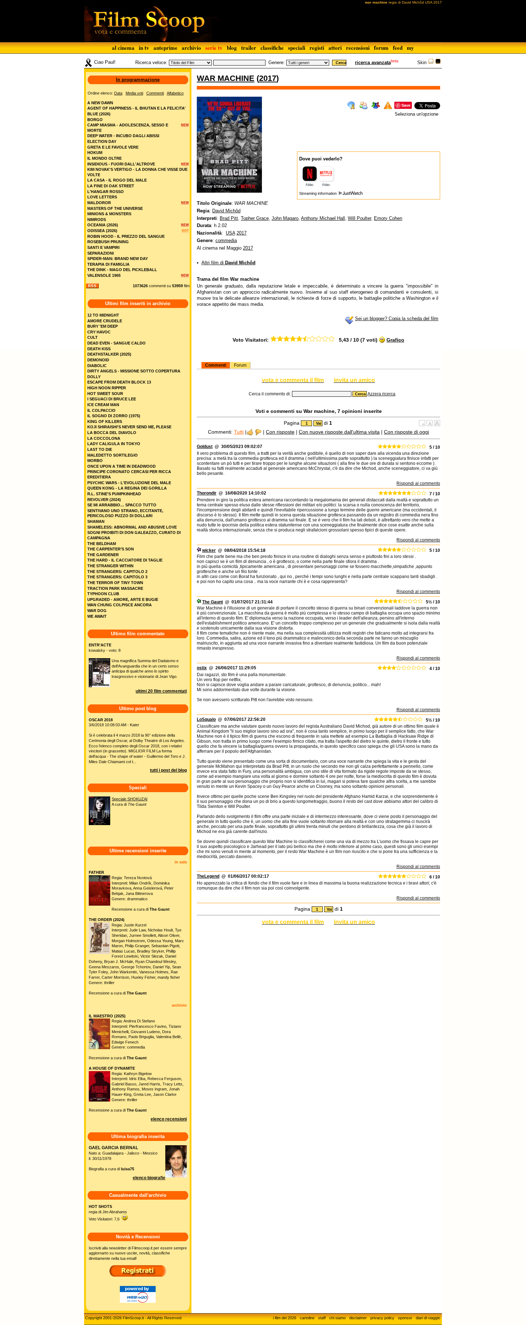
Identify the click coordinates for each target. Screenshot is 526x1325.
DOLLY (94, 377)
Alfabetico (175, 93)
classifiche (272, 48)
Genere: (276, 62)
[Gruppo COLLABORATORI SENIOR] (199, 601)
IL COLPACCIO (101, 410)
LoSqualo (206, 719)
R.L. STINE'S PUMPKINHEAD (114, 494)
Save (405, 105)
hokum (94, 152)
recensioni (358, 48)
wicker (209, 550)
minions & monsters (109, 214)
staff (322, 1318)
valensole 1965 (104, 275)
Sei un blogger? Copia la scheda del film (396, 318)
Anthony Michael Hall (323, 218)
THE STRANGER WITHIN (110, 566)
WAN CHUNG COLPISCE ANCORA (119, 605)
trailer (248, 48)
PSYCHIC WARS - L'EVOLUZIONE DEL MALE (129, 483)
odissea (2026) (102, 230)
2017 (267, 78)
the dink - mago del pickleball (122, 270)
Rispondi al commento (418, 483)
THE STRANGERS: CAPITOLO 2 (117, 571)
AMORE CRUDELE (104, 321)
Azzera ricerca (381, 393)
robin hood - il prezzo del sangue (126, 236)
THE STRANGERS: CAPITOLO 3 (117, 577)
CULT (92, 337)
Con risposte (280, 432)
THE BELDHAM (101, 543)
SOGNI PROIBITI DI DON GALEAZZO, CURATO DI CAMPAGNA (134, 535)
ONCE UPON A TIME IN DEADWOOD (121, 466)
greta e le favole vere (112, 147)
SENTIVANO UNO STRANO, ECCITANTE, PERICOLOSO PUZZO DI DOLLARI (125, 513)
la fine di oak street (110, 186)
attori (335, 48)
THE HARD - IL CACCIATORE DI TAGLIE (124, 560)
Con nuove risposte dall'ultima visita (339, 432)
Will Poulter (359, 218)
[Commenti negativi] (258, 432)
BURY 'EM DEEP (102, 326)
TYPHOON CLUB (103, 594)
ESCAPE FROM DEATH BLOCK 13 (119, 382)
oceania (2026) (102, 225)
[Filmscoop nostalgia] (438, 62)
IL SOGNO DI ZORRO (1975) (113, 416)
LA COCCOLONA (103, 438)
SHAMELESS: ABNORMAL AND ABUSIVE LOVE (132, 527)
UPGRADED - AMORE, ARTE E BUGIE (122, 599)
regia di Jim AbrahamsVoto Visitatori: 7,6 (108, 1212)
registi (317, 48)
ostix (202, 667)
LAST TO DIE (99, 449)
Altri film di (228, 262)
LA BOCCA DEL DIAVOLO (111, 432)
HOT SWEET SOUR (105, 393)
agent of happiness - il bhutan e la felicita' (136, 108)
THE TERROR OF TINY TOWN (115, 582)
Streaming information (318, 193)
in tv (144, 48)
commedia (226, 240)
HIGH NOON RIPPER (106, 388)
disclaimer (358, 1318)
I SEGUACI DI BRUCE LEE (111, 399)
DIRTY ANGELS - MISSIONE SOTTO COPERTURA (133, 371)
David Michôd (226, 210)
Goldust (205, 446)
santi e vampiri (103, 247)
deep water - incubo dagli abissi (123, 136)
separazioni (100, 253)
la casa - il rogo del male (117, 180)
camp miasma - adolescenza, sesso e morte (127, 127)
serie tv (214, 48)
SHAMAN (95, 521)
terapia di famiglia (108, 264)
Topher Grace (255, 218)
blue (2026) (99, 114)
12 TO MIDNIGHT (103, 315)
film (187, 286)
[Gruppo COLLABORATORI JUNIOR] (199, 550)
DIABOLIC (97, 365)
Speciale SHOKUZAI (129, 799)
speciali (296, 48)
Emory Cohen (388, 218)
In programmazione (138, 79)
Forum (240, 365)
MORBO (95, 460)
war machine (225, 78)
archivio (191, 48)
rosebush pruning (108, 242)
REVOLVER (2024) (104, 499)
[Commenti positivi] (250, 432)
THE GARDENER (103, 555)
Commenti (215, 365)
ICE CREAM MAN (103, 405)
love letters (102, 197)
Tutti (239, 432)
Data (118, 93)
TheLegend (208, 876)
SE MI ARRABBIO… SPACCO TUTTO (121, 505)
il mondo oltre (104, 158)
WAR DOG (97, 610)
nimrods (96, 219)
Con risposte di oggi (406, 432)
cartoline (307, 1318)
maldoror (99, 203)
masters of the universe (115, 208)
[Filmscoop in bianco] (431, 62)
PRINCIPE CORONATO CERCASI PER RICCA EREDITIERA (129, 474)
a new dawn (100, 103)
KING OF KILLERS (104, 421)
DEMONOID (98, 360)
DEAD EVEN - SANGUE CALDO (116, 343)
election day (101, 141)
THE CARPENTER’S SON (110, 549)
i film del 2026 (284, 1318)
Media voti (134, 93)
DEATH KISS (99, 349)
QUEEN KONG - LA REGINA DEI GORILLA (127, 488)
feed (398, 48)
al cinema (123, 48)
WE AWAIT (97, 616)
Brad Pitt (229, 218)
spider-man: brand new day (117, 258)
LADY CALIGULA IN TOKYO (113, 444)
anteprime (165, 48)
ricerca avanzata (373, 62)
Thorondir (206, 493)
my (410, 48)
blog (232, 48)
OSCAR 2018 (101, 720)
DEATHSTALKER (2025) (109, 354)
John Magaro (285, 218)
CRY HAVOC (99, 332)
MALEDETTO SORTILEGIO (112, 455)
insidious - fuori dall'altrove (121, 164)
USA (230, 233)
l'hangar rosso (105, 191)
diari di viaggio (428, 1318)
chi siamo (337, 1318)
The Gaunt (212, 601)
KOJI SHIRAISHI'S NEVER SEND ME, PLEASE (129, 427)
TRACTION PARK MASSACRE (115, 588)
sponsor (405, 1318)
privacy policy (382, 1318)
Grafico (395, 340)
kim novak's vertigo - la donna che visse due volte (137, 172)
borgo (95, 119)
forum (381, 48)
